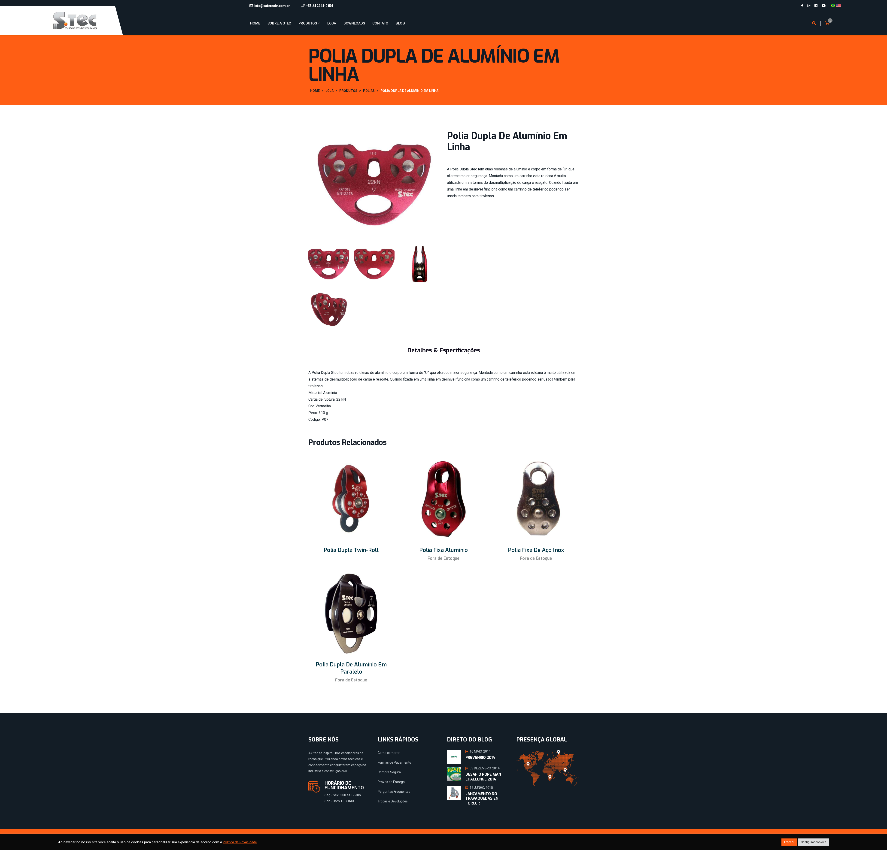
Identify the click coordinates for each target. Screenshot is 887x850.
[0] (827, 23)
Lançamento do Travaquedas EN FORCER (481, 798)
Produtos (307, 23)
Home (255, 23)
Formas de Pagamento (394, 762)
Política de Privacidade (240, 842)
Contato (380, 23)
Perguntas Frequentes (394, 791)
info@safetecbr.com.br (272, 6)
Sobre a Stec (279, 23)
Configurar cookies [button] (813, 842)
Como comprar (389, 753)
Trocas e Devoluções (393, 801)
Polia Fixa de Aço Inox (536, 550)
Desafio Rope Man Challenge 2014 (483, 777)
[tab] (328, 264)
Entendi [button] (789, 842)
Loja (331, 23)
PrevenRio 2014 (480, 757)
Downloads (354, 23)
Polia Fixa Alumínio (443, 550)
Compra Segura (389, 772)
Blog (400, 23)
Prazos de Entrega (391, 782)
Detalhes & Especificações (443, 350)
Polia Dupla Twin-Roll (351, 550)
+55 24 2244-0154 (319, 6)
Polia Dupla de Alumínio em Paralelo (351, 668)
